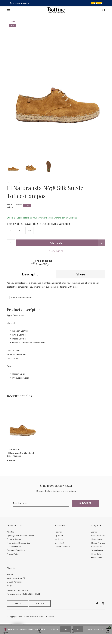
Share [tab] (80, 274)
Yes (65, 629)
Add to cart (57, 243)
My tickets (59, 539)
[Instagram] (103, 604)
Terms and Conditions (16, 550)
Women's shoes (98, 535)
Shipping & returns (14, 539)
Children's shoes (98, 543)
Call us (17, 603)
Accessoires (96, 546)
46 (29, 230)
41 (20, 230)
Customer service (14, 546)
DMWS (35, 616)
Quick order (56, 251)
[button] (9, 10)
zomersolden (96, 558)
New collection (97, 550)
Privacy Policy (13, 554)
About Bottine (97, 554)
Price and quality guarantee (18, 543)
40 (11, 230)
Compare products (62, 546)
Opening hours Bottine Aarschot (20, 535)
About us (10, 532)
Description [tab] (31, 274)
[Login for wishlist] (101, 242)
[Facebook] (97, 604)
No (78, 629)
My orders (59, 535)
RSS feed (50, 616)
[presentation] (106, 86)
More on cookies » (95, 629)
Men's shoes (96, 539)
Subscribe (85, 503)
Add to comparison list (21, 297)
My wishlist (59, 543)
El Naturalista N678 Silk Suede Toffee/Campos (21, 454)
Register (58, 532)
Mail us (40, 603)
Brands (94, 532)
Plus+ (42, 616)
